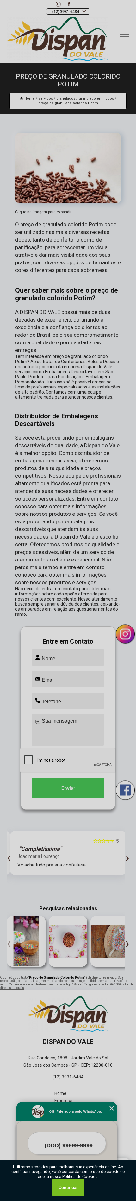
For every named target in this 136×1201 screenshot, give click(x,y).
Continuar (68, 1187)
